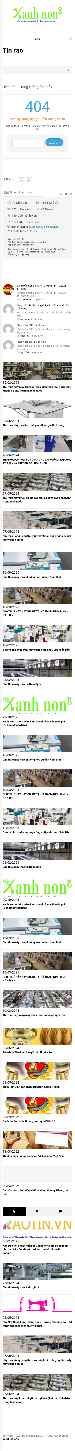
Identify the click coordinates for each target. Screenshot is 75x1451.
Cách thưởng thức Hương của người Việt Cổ (29, 1121)
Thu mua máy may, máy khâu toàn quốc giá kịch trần (34, 1014)
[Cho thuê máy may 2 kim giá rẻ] (37, 1271)
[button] (37, 39)
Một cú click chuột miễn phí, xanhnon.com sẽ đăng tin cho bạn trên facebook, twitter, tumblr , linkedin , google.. (35, 1249)
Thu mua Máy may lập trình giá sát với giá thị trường (33, 425)
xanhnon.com (11, 1439)
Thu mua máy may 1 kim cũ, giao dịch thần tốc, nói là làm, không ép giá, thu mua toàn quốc (37, 388)
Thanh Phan (26, 299)
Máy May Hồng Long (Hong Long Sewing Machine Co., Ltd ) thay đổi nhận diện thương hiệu (37, 1323)
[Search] (70, 39)
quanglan (24, 319)
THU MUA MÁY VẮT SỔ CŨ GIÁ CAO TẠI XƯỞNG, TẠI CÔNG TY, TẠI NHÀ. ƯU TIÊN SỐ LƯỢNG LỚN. (37, 461)
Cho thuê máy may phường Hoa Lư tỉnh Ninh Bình (32, 576)
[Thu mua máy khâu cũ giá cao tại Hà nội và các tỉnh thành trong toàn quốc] (37, 1382)
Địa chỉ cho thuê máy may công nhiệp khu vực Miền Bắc (36, 649)
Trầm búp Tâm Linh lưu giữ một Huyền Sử (27, 1052)
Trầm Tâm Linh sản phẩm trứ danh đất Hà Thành (31, 1086)
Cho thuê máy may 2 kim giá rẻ (21, 1287)
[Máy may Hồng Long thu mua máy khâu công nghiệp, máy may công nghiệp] (37, 1344)
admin (38, 222)
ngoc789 (24, 335)
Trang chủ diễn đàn (40, 126)
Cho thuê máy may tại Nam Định (22, 684)
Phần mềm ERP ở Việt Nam (31, 325)
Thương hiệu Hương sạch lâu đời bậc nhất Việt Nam (33, 1155)
